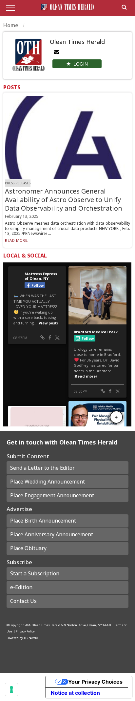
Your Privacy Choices (95, 681)
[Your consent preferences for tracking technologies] (11, 689)
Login (80, 64)
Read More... (18, 240)
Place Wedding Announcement (47, 481)
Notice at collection (75, 693)
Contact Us (23, 601)
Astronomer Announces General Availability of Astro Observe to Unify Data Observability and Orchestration (63, 200)
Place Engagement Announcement (52, 495)
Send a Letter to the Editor (42, 467)
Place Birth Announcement (43, 520)
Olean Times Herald (46, 625)
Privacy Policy (25, 631)
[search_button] (124, 7)
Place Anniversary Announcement (51, 534)
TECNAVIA (31, 638)
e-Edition (21, 587)
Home (11, 25)
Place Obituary (28, 548)
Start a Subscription (34, 573)
